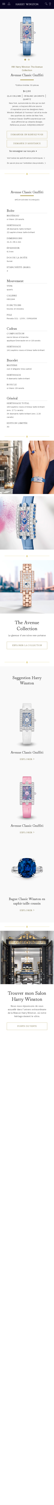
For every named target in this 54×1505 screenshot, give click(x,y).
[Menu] (4, 4)
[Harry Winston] (27, 4)
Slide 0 (25, 60)
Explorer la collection (27, 645)
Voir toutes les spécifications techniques (25, 158)
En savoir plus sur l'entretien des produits (25, 163)
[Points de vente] (50, 4)
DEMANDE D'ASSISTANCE (27, 143)
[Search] (46, 4)
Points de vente (27, 1026)
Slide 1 (29, 60)
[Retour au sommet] (48, 1500)
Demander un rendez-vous (27, 134)
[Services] (10, 4)
